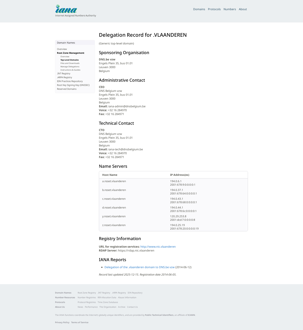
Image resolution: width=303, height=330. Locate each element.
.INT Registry (63, 73)
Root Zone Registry (87, 292)
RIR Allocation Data (107, 297)
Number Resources (65, 297)
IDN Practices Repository (70, 81)
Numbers (230, 9)
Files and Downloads (69, 63)
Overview (62, 49)
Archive (121, 306)
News (80, 306)
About (243, 9)
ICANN (191, 314)
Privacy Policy (62, 322)
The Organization (107, 306)
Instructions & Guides (70, 69)
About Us (60, 306)
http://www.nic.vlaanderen (158, 247)
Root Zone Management (70, 52)
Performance (91, 306)
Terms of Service (79, 322)
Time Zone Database (108, 302)
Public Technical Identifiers (159, 314)
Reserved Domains (66, 88)
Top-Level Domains (69, 59)
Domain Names (63, 292)
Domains (199, 9)
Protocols (214, 9)
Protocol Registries (87, 302)
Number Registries (87, 297)
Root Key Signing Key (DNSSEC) (73, 85)
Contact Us (132, 306)
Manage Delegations (69, 66)
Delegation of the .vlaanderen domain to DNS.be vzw (140, 267)
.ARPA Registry (64, 77)
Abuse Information (127, 297)
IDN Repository (135, 292)
